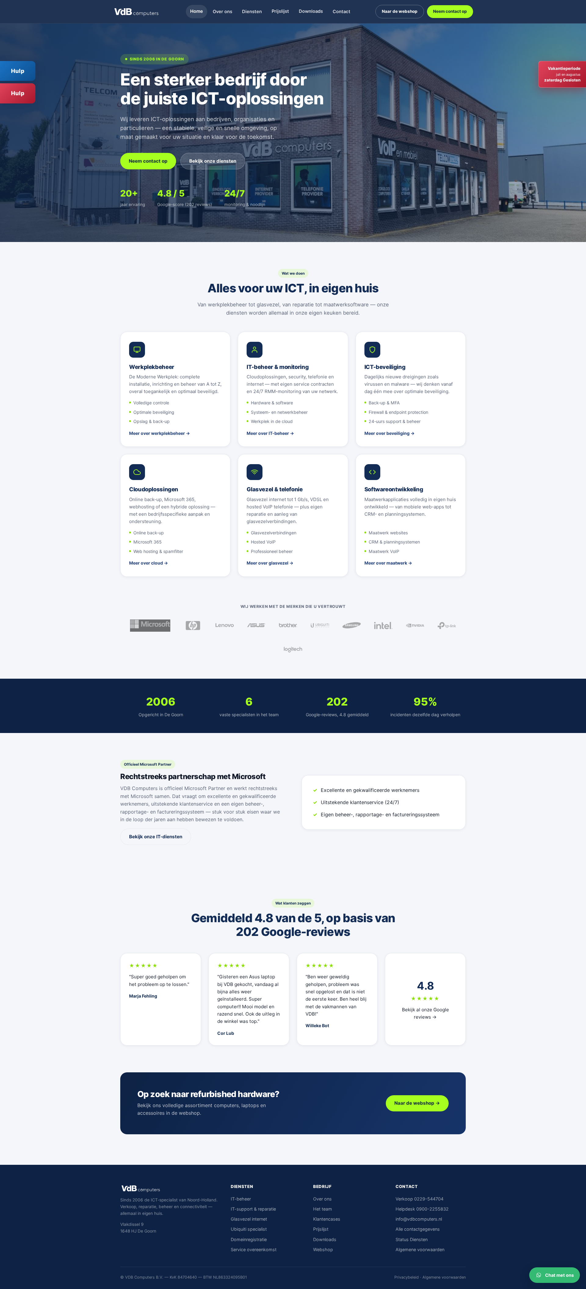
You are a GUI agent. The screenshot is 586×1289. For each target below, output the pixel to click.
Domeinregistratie (249, 1239)
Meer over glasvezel (267, 562)
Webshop (323, 1249)
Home (196, 11)
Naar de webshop (400, 11)
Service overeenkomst (254, 1249)
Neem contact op (450, 11)
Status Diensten (412, 1239)
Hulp (17, 70)
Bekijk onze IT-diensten (155, 836)
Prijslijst (280, 11)
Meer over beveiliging (387, 433)
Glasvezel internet (249, 1219)
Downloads (311, 11)
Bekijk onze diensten (212, 161)
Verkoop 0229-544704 (419, 1198)
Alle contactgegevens (418, 1229)
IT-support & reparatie (253, 1208)
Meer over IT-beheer (268, 433)
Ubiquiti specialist (249, 1229)
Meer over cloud (146, 562)
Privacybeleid (406, 1277)
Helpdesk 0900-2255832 (422, 1208)
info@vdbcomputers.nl (419, 1219)
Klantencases (326, 1219)
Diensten (252, 11)
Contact (341, 11)
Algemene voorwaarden (420, 1249)
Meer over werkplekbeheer (157, 433)
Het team (322, 1208)
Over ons (222, 11)
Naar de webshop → (417, 1103)
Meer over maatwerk (385, 562)
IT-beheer (241, 1198)
